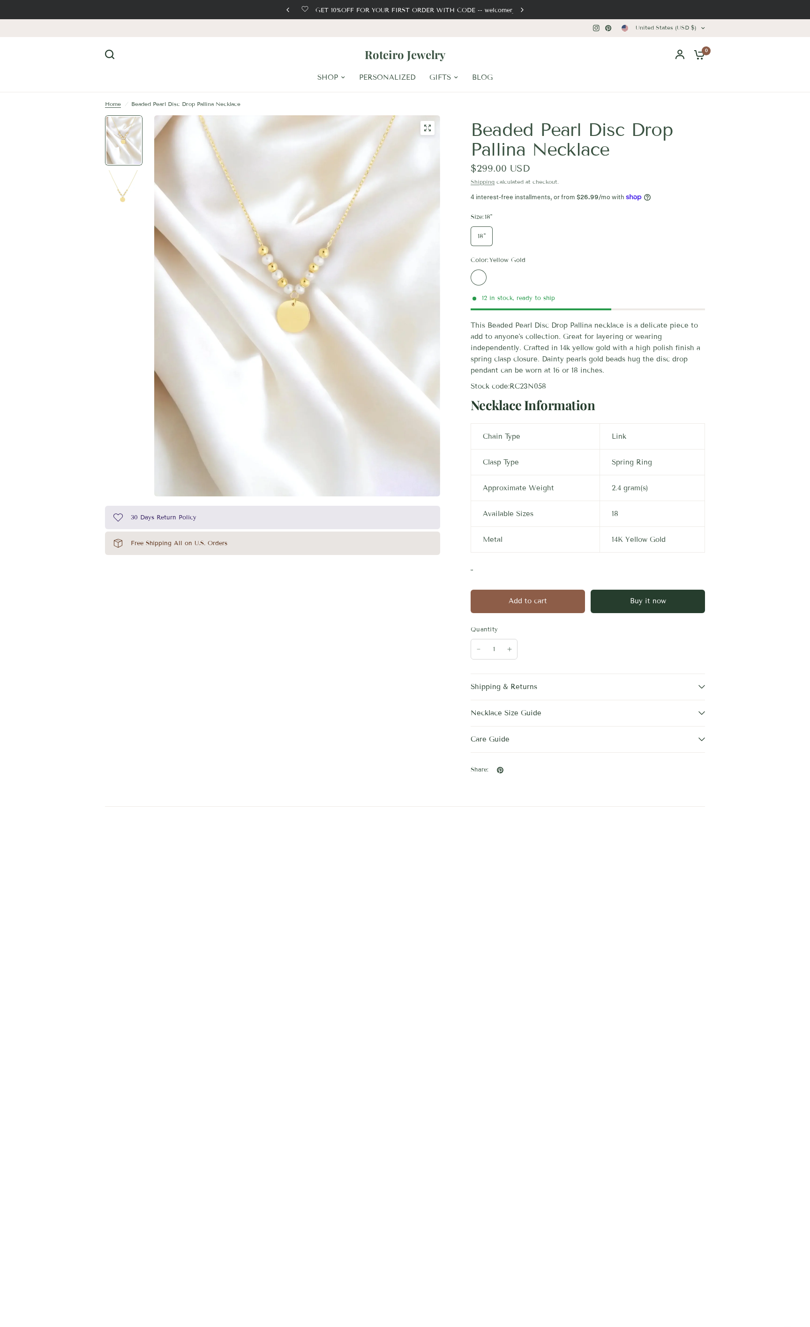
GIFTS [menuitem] (440, 77)
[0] (697, 54)
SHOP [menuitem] (327, 77)
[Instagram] (596, 28)
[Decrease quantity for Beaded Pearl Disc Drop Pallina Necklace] (478, 649)
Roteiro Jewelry (405, 54)
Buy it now (648, 601)
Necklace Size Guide (506, 713)
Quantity (484, 629)
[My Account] (680, 54)
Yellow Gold (478, 277)
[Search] (112, 54)
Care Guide (490, 739)
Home (113, 103)
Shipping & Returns (504, 686)
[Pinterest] (608, 28)
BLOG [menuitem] (482, 77)
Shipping (483, 181)
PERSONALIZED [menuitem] (387, 77)
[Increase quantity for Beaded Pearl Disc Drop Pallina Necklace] (509, 649)
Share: (480, 770)
